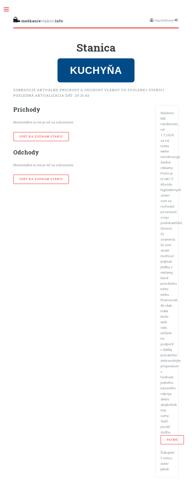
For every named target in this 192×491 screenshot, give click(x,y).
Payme (172, 439)
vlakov (42, 20)
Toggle (9, 9)
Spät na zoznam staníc (41, 136)
